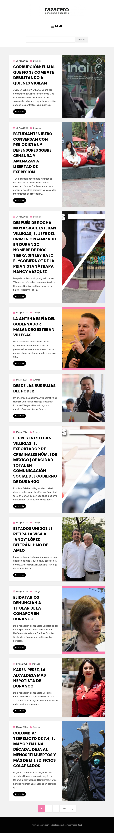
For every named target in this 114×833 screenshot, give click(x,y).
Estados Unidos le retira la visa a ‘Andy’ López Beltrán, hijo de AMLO (33, 539)
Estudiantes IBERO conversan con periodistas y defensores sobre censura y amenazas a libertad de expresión (32, 153)
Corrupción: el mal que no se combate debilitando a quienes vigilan (34, 75)
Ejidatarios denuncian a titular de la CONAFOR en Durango (27, 608)
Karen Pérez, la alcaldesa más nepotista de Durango (29, 678)
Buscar (82, 39)
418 (66, 808)
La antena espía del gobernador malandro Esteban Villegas (34, 327)
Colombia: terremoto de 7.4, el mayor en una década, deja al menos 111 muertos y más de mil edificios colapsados (34, 749)
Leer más (19, 111)
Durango (37, 61)
